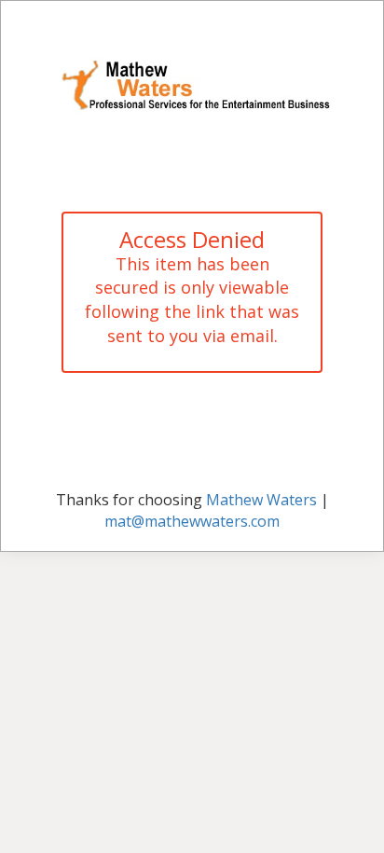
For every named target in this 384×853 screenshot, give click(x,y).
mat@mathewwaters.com (192, 521)
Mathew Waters (261, 499)
